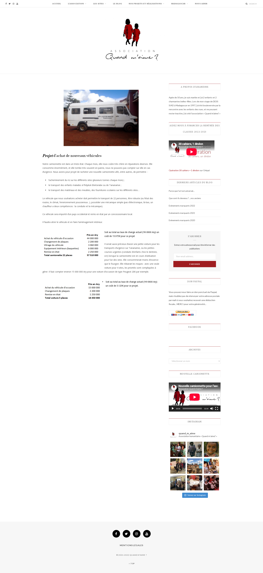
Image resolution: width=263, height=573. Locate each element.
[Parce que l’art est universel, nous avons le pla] (211, 482)
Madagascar (178, 4)
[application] (195, 397)
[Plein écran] (216, 408)
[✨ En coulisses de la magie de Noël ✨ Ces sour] (211, 466)
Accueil (56, 4)
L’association (76, 4)
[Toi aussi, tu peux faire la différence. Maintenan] (211, 449)
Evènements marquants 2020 (182, 220)
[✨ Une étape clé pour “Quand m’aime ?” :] (194, 466)
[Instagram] (136, 534)
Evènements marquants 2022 (182, 205)
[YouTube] (147, 534)
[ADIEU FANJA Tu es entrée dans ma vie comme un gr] (194, 449)
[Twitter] (126, 534)
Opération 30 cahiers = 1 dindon (184, 170)
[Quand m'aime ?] (131, 41)
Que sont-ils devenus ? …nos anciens (185, 198)
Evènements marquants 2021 (182, 213)
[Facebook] (116, 534)
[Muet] (211, 408)
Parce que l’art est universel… (182, 191)
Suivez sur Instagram (197, 495)
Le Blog (117, 4)
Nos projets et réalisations (145, 4)
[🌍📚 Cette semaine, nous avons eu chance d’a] (178, 482)
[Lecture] (172, 408)
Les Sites (98, 4)
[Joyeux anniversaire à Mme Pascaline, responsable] (194, 482)
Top (132, 563)
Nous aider (201, 4)
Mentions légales (131, 545)
